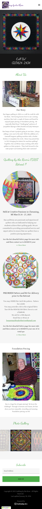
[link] (13, 5)
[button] (39, 5)
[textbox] (21, 471)
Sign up (21, 479)
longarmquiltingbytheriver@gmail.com (21, 320)
